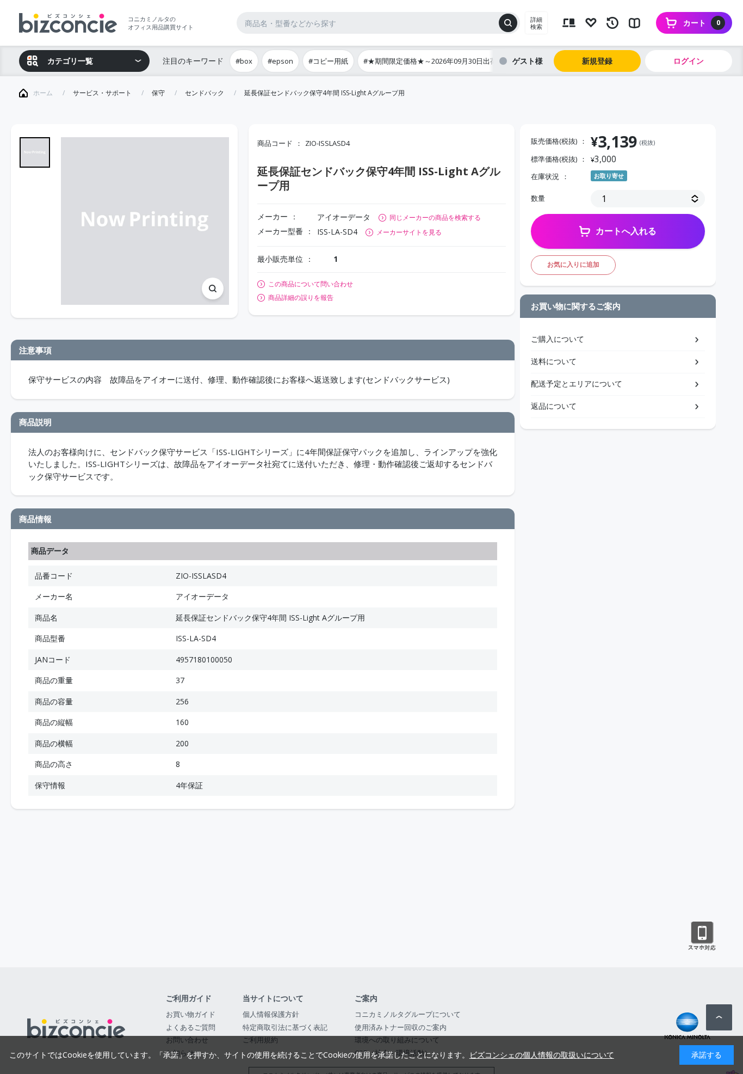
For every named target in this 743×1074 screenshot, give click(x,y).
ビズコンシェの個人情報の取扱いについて (541, 1055)
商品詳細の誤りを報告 (300, 297)
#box (244, 61)
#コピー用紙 (328, 61)
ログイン (688, 61)
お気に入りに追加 (573, 264)
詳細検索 (536, 22)
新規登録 (597, 61)
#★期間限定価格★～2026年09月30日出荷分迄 (437, 61)
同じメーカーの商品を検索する (435, 217)
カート (701, 22)
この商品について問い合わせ (310, 284)
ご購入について (557, 339)
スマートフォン (702, 936)
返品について (554, 406)
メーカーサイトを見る (409, 232)
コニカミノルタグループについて (408, 1014)
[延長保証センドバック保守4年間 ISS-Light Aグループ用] (145, 221)
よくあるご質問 (190, 1027)
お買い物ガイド (190, 1014)
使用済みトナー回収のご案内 (401, 1027)
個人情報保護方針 (271, 1014)
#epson (280, 61)
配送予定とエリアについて (576, 383)
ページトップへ (719, 1017)
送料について (554, 361)
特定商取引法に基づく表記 (285, 1027)
